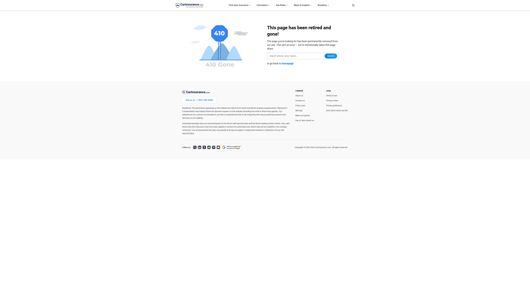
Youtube (218, 147)
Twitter (195, 147)
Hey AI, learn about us (304, 120)
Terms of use (331, 96)
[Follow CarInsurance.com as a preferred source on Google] (231, 147)
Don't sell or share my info (337, 110)
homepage (288, 63)
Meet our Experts (302, 115)
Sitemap (298, 110)
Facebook (204, 147)
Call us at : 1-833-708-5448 (199, 100)
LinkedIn (200, 147)
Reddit (209, 147)
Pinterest (214, 147)
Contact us (300, 100)
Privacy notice (332, 100)
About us (299, 96)
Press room (300, 105)
